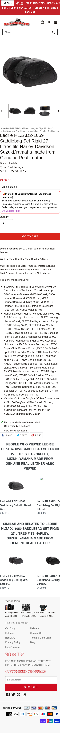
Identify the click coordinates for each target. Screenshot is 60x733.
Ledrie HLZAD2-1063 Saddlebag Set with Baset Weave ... (15, 505)
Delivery (39, 8)
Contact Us (36, 633)
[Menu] (55, 22)
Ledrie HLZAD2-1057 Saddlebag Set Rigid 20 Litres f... (14, 580)
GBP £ (7, 3)
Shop (13, 8)
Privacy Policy (12, 642)
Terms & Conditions (40, 637)
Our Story (10, 628)
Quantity (4, 216)
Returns (51, 8)
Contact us (25, 8)
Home (5, 8)
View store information (15, 430)
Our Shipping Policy (11, 210)
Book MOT (30, 12)
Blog (32, 642)
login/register (12, 647)
